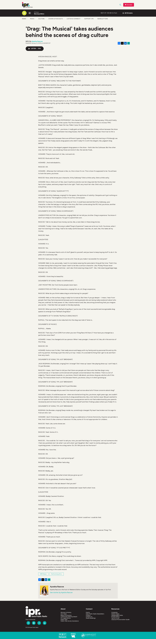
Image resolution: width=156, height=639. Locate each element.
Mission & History (66, 612)
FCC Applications (66, 618)
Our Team (64, 614)
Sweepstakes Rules (117, 615)
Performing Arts (56, 574)
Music (32, 19)
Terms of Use (115, 618)
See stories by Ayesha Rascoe (61, 592)
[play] (24, 13)
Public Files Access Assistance (70, 621)
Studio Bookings (91, 618)
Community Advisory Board (69, 616)
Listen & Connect (74, 19)
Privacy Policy (115, 616)
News (24, 19)
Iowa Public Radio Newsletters (95, 614)
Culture (41, 19)
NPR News (43, 574)
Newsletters (102, 19)
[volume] (29, 13)
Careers (88, 615)
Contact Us (89, 616)
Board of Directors (66, 615)
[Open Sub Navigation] (27, 18)
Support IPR (89, 19)
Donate (129, 5)
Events (88, 612)
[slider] (32, 13)
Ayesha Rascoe (37, 41)
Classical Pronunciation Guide (120, 619)
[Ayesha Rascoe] (44, 590)
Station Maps (115, 614)
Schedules (114, 612)
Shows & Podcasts (55, 19)
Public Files (64, 619)
